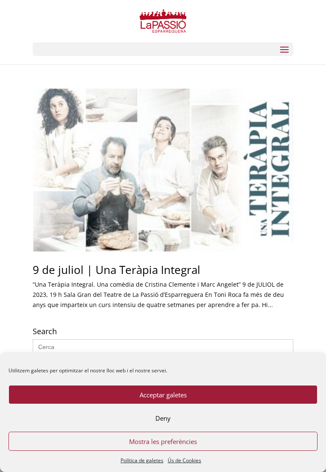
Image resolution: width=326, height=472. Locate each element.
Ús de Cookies (184, 460)
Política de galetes (142, 460)
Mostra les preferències (163, 441)
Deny (163, 418)
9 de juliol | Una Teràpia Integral (116, 269)
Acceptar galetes (163, 395)
